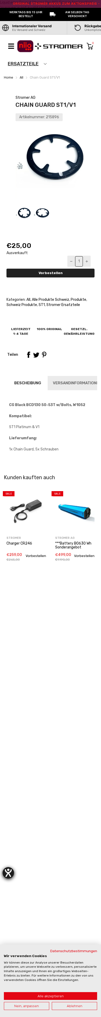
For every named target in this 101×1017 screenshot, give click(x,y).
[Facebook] (28, 355)
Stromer (13, 538)
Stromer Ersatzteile (63, 305)
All (28, 299)
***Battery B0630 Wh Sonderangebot (73, 545)
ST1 (41, 305)
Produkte (78, 299)
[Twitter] (36, 355)
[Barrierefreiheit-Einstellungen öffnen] (8, 873)
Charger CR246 (19, 543)
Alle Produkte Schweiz (50, 299)
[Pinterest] (44, 355)
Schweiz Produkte (21, 305)
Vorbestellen (51, 273)
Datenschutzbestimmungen (73, 951)
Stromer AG (25, 97)
